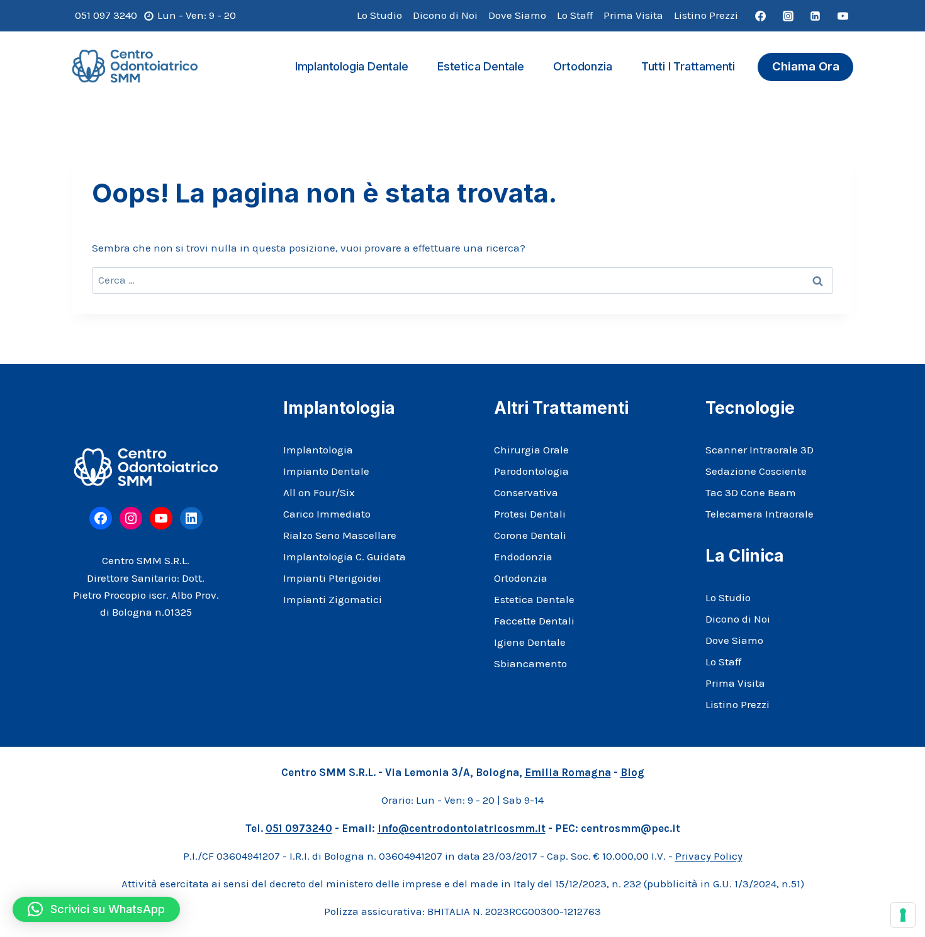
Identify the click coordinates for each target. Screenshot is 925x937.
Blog (632, 772)
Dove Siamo (517, 15)
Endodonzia (523, 556)
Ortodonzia (582, 66)
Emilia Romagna (568, 772)
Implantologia (318, 449)
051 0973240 (299, 828)
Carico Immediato (327, 513)
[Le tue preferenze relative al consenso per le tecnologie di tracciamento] (903, 915)
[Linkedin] (815, 15)
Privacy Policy (709, 856)
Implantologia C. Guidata (344, 556)
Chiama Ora (805, 66)
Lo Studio (379, 15)
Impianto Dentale (326, 471)
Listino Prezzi (706, 15)
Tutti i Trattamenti (688, 66)
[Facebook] (760, 15)
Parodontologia (531, 471)
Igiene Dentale (530, 642)
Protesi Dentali (530, 513)
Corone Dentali (530, 535)
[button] (96, 909)
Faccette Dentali (534, 620)
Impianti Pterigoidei (332, 578)
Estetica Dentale (480, 66)
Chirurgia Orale (531, 449)
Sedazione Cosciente (756, 471)
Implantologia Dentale (351, 66)
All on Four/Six (319, 492)
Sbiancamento (530, 663)
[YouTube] (842, 15)
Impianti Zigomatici (332, 599)
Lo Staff (575, 15)
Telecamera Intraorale (759, 513)
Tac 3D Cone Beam (750, 492)
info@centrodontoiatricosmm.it (462, 828)
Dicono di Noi (445, 15)
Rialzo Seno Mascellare (339, 535)
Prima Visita (633, 15)
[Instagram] (788, 15)
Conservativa (526, 492)
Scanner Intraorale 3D (759, 449)
